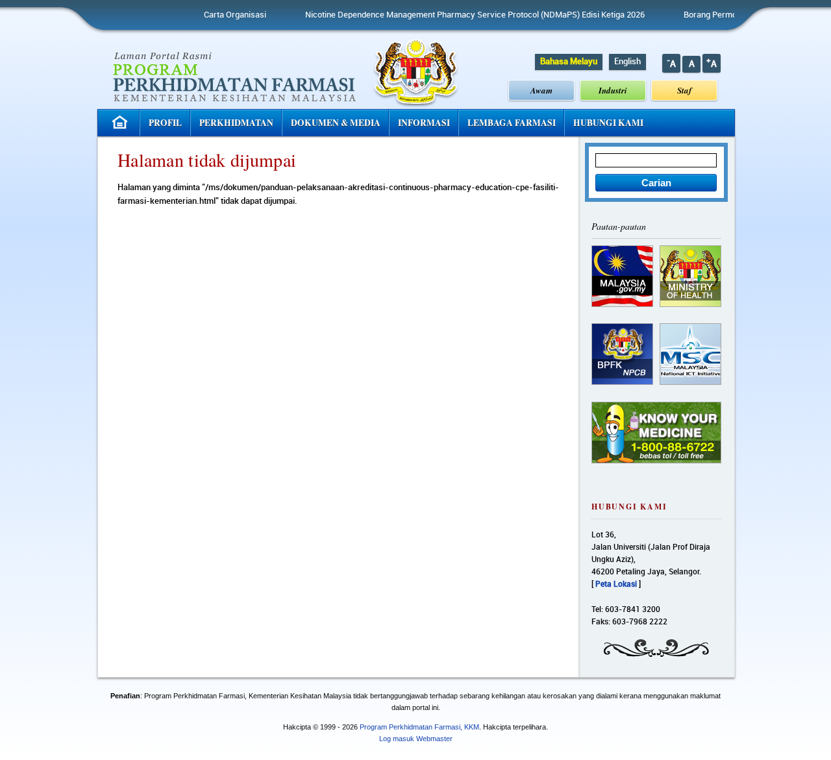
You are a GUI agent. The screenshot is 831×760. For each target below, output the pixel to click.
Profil (165, 122)
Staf (684, 90)
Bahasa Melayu (568, 61)
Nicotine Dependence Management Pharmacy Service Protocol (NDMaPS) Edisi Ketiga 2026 (455, 14)
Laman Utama (121, 122)
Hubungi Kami (608, 122)
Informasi (424, 122)
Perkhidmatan (236, 122)
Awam (541, 90)
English (627, 61)
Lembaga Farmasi (511, 122)
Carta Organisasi (215, 14)
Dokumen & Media (335, 122)
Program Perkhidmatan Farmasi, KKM (419, 727)
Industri (613, 90)
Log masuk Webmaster (416, 738)
